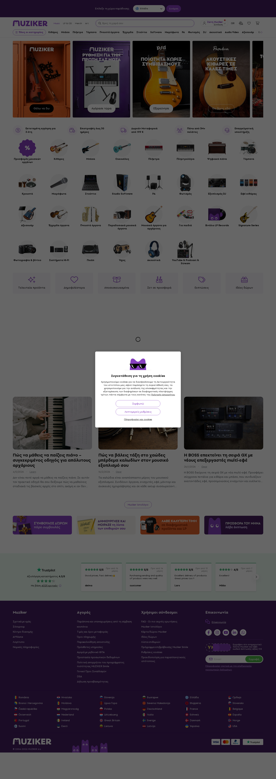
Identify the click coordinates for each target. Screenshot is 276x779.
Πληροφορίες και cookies (138, 419)
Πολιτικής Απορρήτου (163, 395)
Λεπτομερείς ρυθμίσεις (138, 412)
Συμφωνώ (138, 404)
